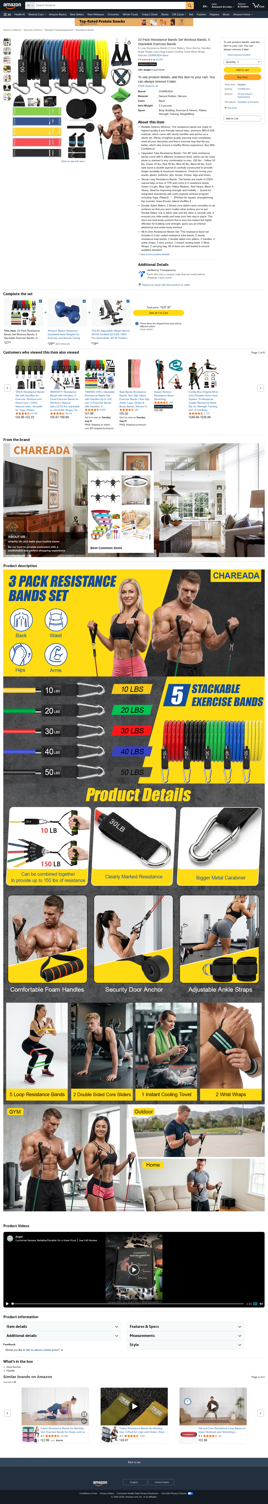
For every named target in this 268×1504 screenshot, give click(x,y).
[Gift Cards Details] (185, 14)
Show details (146, 329)
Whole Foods (130, 14)
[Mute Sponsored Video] (84, 1421)
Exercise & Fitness (33, 30)
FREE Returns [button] (146, 85)
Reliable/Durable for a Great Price (56, 1240)
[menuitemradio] (255, 1303)
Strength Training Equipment (59, 30)
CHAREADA (244, 89)
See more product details (155, 254)
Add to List (232, 118)
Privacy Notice (107, 1493)
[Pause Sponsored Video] (84, 1414)
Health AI (19, 14)
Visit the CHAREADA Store (153, 55)
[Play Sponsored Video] (134, 1406)
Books (164, 14)
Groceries (113, 14)
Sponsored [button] (8, 1382)
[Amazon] (12, 5)
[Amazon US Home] (100, 1483)
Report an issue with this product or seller (166, 284)
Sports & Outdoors (12, 30)
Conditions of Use (88, 1493)
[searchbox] (110, 5)
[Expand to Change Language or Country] (144, 1482)
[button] (7, 14)
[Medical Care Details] (45, 14)
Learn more (165, 277)
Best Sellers (77, 14)
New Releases (96, 14)
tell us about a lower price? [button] (43, 1349)
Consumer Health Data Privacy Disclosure (137, 1493)
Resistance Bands (85, 30)
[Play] (6, 1303)
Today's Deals (150, 14)
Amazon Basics (58, 14)
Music (226, 14)
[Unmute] (261, 1304)
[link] (67, 312)
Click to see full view (72, 161)
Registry (214, 14)
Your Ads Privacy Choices (174, 1493)
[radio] (7, 42)
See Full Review (88, 1240)
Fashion (201, 14)
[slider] (127, 1303)
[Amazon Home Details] (252, 14)
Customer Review (25, 1240)
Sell (191, 14)
